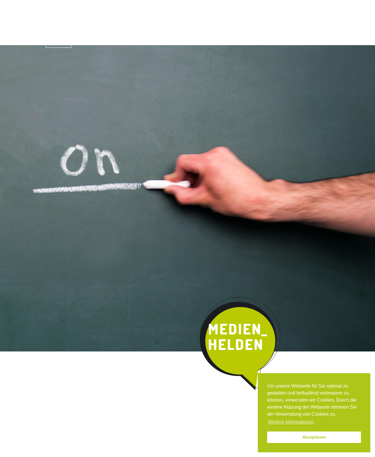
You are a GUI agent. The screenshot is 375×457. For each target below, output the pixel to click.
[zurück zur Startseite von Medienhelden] (241, 344)
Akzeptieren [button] (314, 437)
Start (58, 41)
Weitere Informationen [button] (291, 421)
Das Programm (102, 42)
